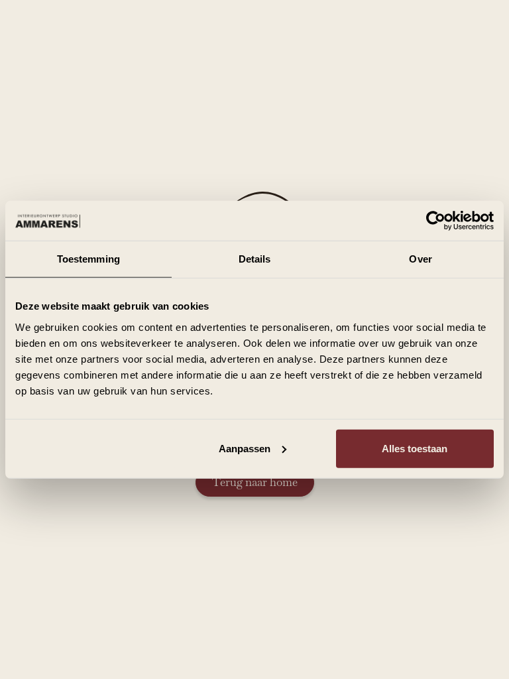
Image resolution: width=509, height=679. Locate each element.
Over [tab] (420, 259)
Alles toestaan (414, 448)
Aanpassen (244, 448)
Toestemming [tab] (88, 259)
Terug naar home (255, 482)
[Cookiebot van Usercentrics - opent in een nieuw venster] (436, 221)
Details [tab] (255, 259)
